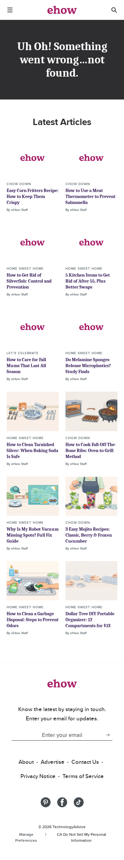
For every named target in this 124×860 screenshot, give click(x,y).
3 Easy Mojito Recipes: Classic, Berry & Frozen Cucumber (88, 535)
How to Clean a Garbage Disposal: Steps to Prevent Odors (33, 619)
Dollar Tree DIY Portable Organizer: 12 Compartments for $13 (89, 619)
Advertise (52, 762)
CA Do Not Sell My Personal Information (81, 837)
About (26, 762)
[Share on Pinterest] (46, 802)
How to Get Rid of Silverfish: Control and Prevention (29, 281)
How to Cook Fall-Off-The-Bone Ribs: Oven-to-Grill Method (90, 450)
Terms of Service (83, 776)
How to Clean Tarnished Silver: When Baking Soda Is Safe (32, 450)
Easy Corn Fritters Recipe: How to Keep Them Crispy (33, 196)
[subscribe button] (107, 735)
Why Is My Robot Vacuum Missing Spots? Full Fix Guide (33, 535)
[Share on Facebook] (62, 802)
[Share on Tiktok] (79, 802)
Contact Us (85, 762)
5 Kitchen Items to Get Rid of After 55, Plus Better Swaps (87, 281)
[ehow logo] (62, 10)
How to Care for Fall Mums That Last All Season (26, 365)
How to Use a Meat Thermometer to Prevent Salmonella (90, 196)
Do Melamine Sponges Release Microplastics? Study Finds (88, 365)
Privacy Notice (38, 776)
